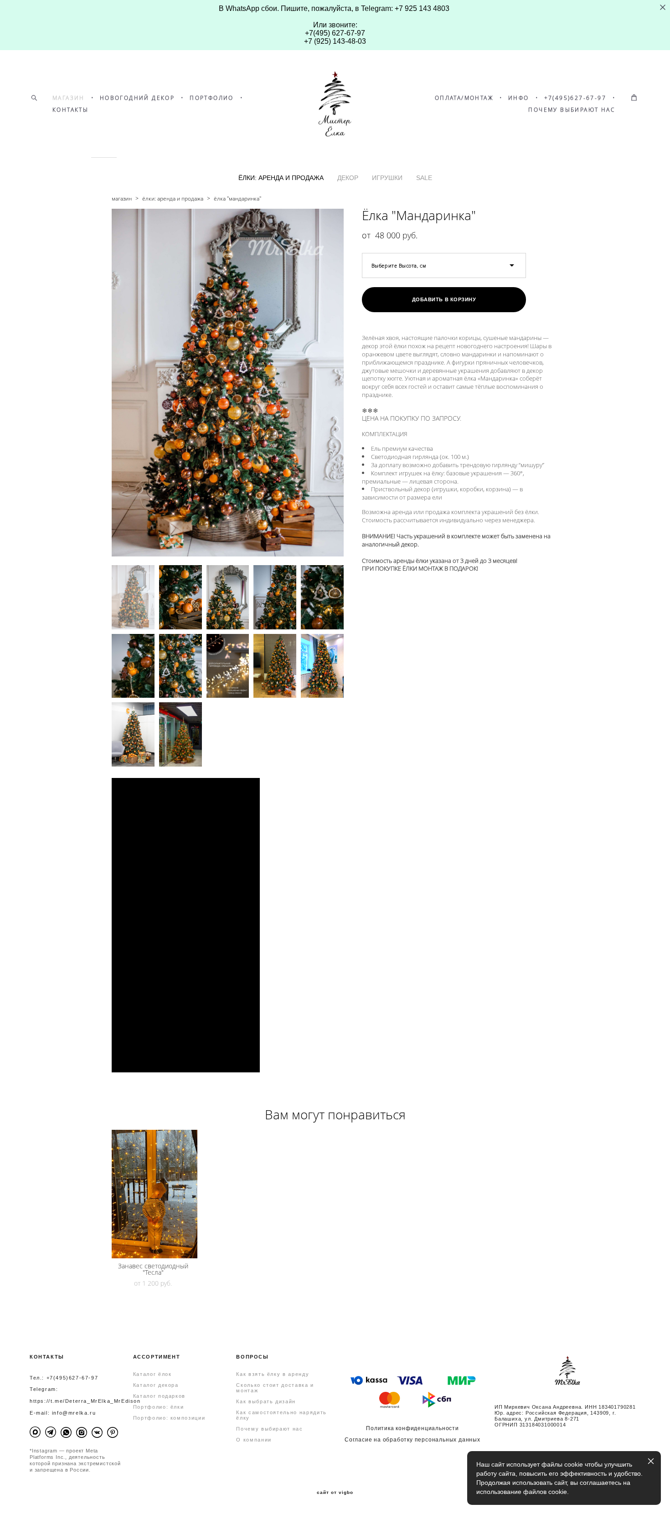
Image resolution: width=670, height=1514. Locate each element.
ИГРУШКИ (387, 177)
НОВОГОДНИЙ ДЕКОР (137, 98)
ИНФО (518, 98)
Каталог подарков (159, 1396)
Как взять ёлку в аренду (272, 1374)
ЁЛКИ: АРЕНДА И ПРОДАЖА (281, 177)
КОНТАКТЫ (70, 109)
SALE (424, 177)
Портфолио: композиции (169, 1418)
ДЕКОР (347, 177)
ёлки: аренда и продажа (172, 198)
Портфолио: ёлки (158, 1407)
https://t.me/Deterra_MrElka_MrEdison (85, 1401)
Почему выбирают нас (269, 1429)
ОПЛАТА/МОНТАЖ (464, 98)
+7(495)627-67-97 (575, 98)
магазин (122, 198)
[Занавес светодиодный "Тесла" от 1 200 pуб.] (154, 1194)
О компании (254, 1439)
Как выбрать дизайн (266, 1401)
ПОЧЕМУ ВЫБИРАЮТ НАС (571, 109)
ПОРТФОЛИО (212, 98)
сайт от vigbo (335, 1492)
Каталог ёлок (152, 1374)
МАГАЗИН (68, 98)
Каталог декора (156, 1385)
